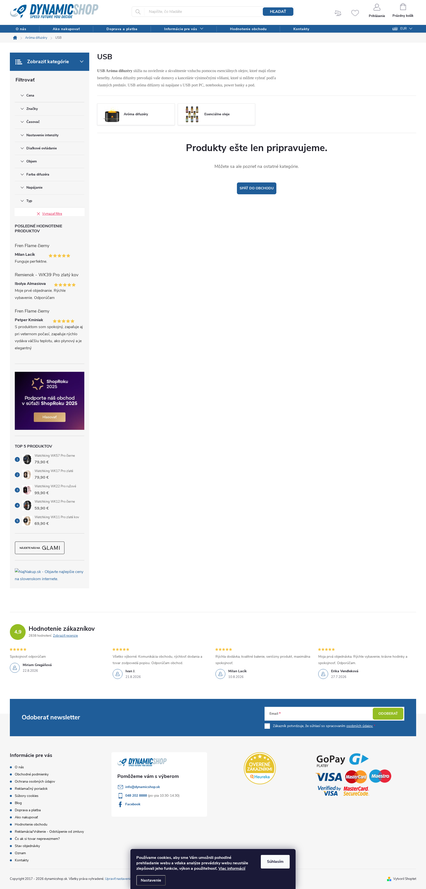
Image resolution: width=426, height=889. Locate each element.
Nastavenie (151, 880)
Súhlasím (275, 861)
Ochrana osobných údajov (35, 781)
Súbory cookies (26, 795)
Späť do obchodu (257, 188)
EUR (403, 28)
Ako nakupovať (26, 817)
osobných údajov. (359, 726)
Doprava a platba (28, 810)
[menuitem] (21, 29)
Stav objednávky (27, 846)
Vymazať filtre (52, 214)
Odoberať (388, 713)
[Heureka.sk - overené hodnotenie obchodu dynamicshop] (260, 768)
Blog (18, 803)
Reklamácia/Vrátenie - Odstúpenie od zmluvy (49, 831)
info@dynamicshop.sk (142, 787)
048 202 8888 (136, 795)
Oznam (20, 853)
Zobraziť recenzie (65, 635)
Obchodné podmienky (32, 774)
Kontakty (22, 860)
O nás (19, 767)
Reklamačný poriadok (31, 788)
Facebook (133, 804)
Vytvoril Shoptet (404, 879)
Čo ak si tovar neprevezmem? (37, 838)
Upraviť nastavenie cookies (124, 879)
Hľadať (278, 11)
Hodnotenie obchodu (31, 824)
